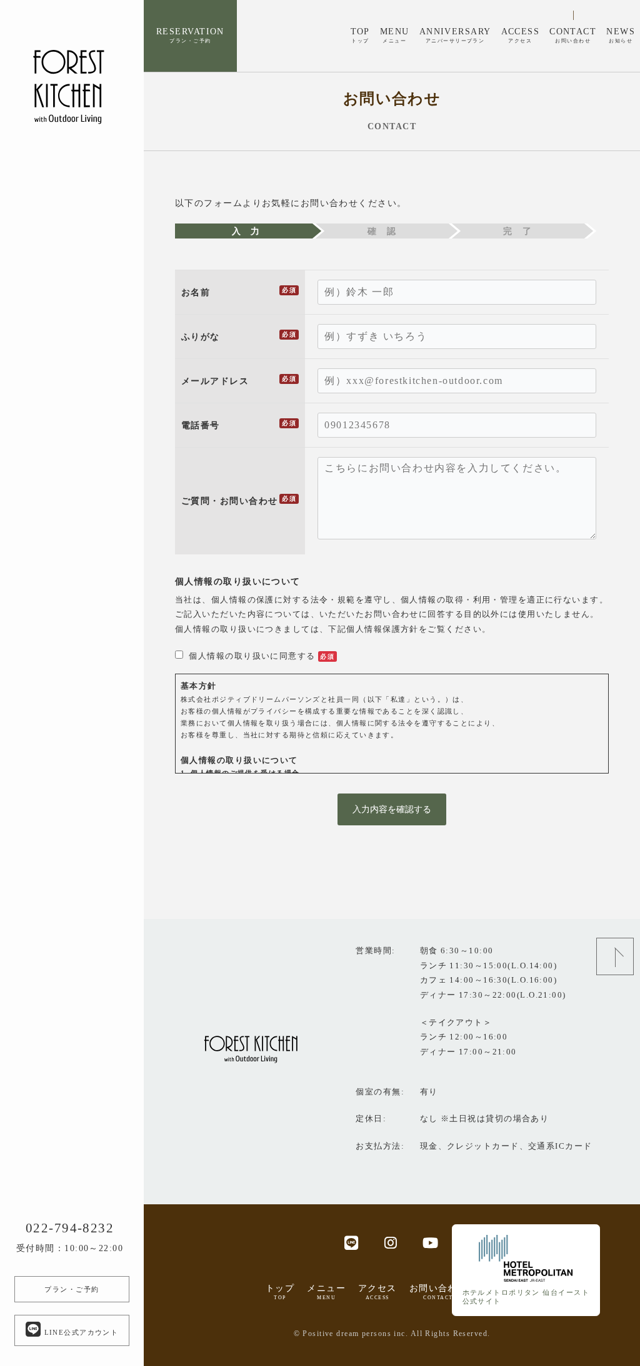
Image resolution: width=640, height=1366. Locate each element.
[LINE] (351, 1242)
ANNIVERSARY (455, 35)
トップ (280, 1291)
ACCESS (520, 35)
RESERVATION (190, 35)
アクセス (377, 1291)
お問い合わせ (438, 1291)
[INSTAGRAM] (391, 1242)
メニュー (326, 1291)
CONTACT (572, 35)
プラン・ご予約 (71, 1289)
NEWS (620, 35)
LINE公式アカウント (79, 1332)
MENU (394, 35)
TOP (360, 35)
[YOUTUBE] (430, 1242)
